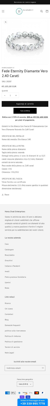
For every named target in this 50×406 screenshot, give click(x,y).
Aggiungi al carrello (25, 104)
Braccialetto (9, 255)
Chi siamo (9, 309)
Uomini (8, 282)
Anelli (7, 271)
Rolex (7, 288)
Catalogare (9, 249)
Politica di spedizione (13, 342)
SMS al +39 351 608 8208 (37, 117)
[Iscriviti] (42, 368)
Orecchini (8, 260)
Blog (6, 320)
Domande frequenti (12, 325)
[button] (3, 11)
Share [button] (7, 195)
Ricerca (8, 303)
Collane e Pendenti (12, 266)
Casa (6, 244)
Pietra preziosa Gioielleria (15, 277)
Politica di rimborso (13, 336)
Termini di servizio (12, 347)
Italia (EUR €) (23, 384)
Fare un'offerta (25, 111)
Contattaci (9, 314)
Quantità (5, 91)
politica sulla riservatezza (15, 331)
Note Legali (9, 353)
